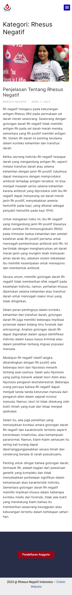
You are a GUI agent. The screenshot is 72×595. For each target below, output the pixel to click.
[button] (67, 7)
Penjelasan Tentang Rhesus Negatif (33, 92)
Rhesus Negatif (15, 101)
